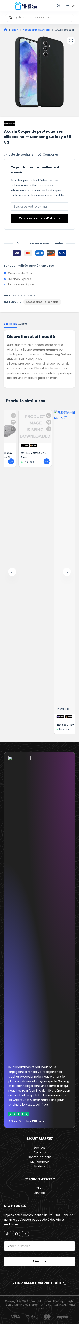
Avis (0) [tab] (22, 323)
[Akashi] (9, 123)
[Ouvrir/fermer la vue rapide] (37, 428)
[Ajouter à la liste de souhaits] (37, 415)
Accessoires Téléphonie (42, 302)
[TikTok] (7, 1234)
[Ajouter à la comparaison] (37, 422)
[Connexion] (58, 5)
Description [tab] (10, 323)
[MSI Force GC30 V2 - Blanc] (23, 426)
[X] (25, 1234)
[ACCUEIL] (5, 29)
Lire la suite (35, 461)
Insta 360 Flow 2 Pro (57, 724)
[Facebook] (16, 1234)
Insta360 (52, 709)
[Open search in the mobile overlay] (39, 17)
